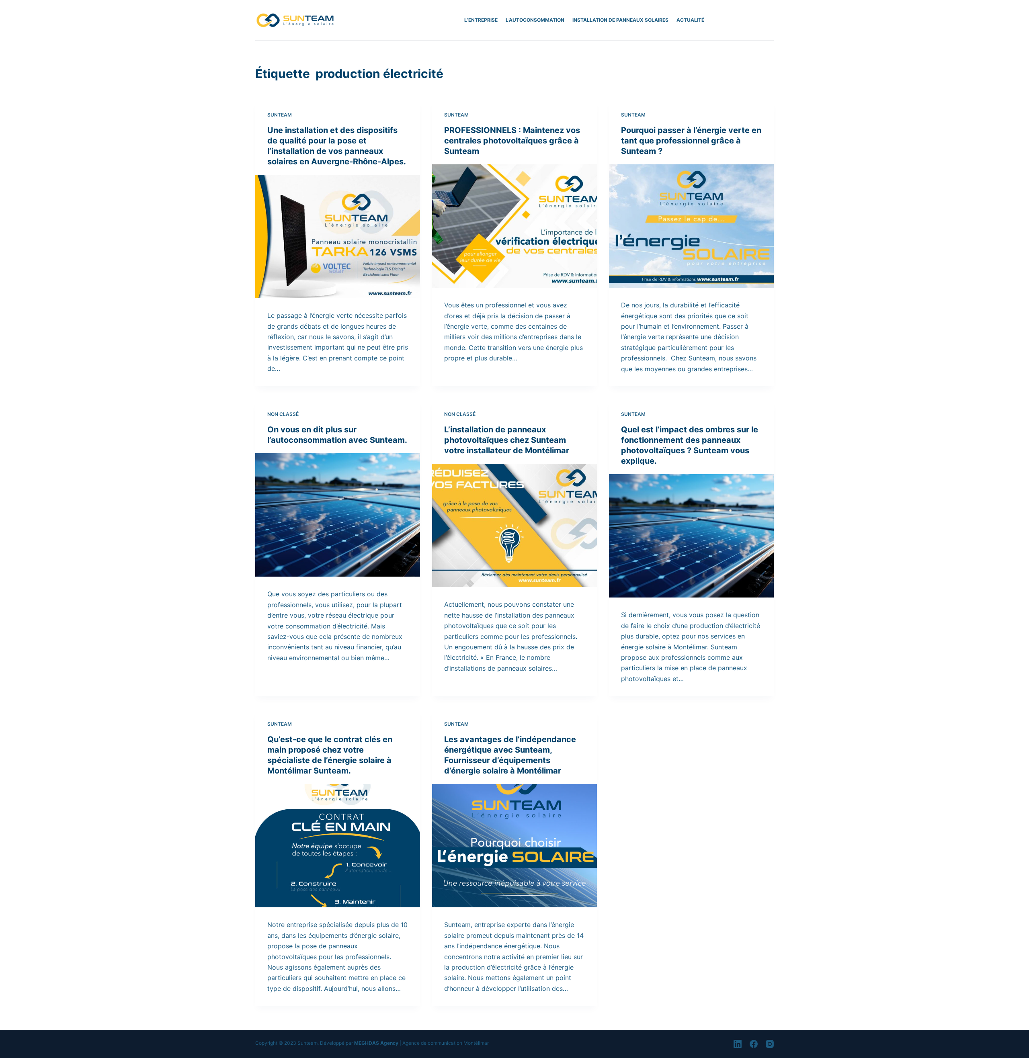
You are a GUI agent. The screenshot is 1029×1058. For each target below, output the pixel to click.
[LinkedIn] (738, 1044)
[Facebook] (754, 1044)
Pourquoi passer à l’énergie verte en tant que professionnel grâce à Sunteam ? (691, 140)
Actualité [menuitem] (690, 20)
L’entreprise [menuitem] (481, 20)
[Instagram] (770, 1044)
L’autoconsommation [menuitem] (535, 20)
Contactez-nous (747, 20)
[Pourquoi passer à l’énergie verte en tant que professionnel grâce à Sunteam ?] (691, 226)
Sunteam (279, 115)
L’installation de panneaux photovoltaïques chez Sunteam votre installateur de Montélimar (506, 440)
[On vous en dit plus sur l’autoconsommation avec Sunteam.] (337, 515)
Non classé (283, 414)
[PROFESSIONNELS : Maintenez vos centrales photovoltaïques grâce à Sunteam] (514, 226)
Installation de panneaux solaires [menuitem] (620, 20)
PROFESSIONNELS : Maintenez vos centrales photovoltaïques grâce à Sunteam (512, 140)
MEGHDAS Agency (376, 1043)
